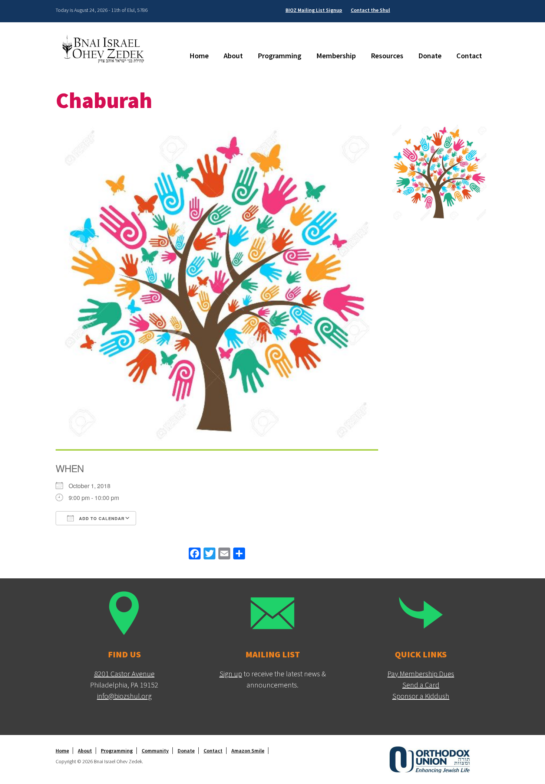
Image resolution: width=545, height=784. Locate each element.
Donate (430, 55)
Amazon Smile (247, 750)
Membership (336, 55)
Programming (279, 55)
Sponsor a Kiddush (420, 695)
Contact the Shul (370, 10)
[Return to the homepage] (106, 48)
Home (199, 55)
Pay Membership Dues (420, 673)
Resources (387, 55)
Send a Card (420, 684)
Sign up (230, 673)
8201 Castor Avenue (124, 673)
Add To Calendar (101, 518)
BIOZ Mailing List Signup (313, 10)
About (233, 55)
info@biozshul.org (124, 695)
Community (155, 750)
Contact (469, 55)
